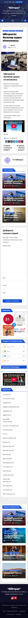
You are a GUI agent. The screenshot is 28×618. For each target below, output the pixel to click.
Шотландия (6, 485)
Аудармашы (6, 411)
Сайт (4, 293)
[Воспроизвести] (5, 384)
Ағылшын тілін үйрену (9, 425)
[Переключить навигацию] (13, 20)
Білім (5, 178)
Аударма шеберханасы (10, 407)
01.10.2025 (8, 540)
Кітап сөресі (12, 30)
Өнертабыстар (7, 450)
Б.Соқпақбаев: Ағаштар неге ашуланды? (10, 217)
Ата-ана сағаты (7, 398)
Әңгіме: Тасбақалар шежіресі (8, 148)
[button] (22, 20)
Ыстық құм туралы (13, 573)
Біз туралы (18, 614)
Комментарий (7, 245)
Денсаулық (6, 458)
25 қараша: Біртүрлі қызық (20, 148)
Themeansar (14, 607)
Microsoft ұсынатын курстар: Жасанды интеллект (13, 183)
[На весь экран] (23, 384)
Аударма (6, 195)
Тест (4, 434)
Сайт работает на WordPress (9, 605)
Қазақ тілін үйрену (8, 438)
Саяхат (5, 479)
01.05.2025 (8, 558)
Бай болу (5, 454)
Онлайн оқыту (19, 30)
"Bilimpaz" (14, 7)
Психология (6, 430)
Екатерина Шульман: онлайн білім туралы (14, 199)
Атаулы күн (6, 421)
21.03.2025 (8, 575)
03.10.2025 (8, 522)
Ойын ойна (6, 471)
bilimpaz (12, 45)
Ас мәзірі (5, 394)
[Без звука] (20, 384)
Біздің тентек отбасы (14, 555)
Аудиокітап (5, 30)
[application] (14, 379)
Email (5, 285)
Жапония (5, 481)
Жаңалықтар (6, 462)
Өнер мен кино (7, 446)
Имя (4, 278)
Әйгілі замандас (7, 494)
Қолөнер (5, 442)
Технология (18, 178)
